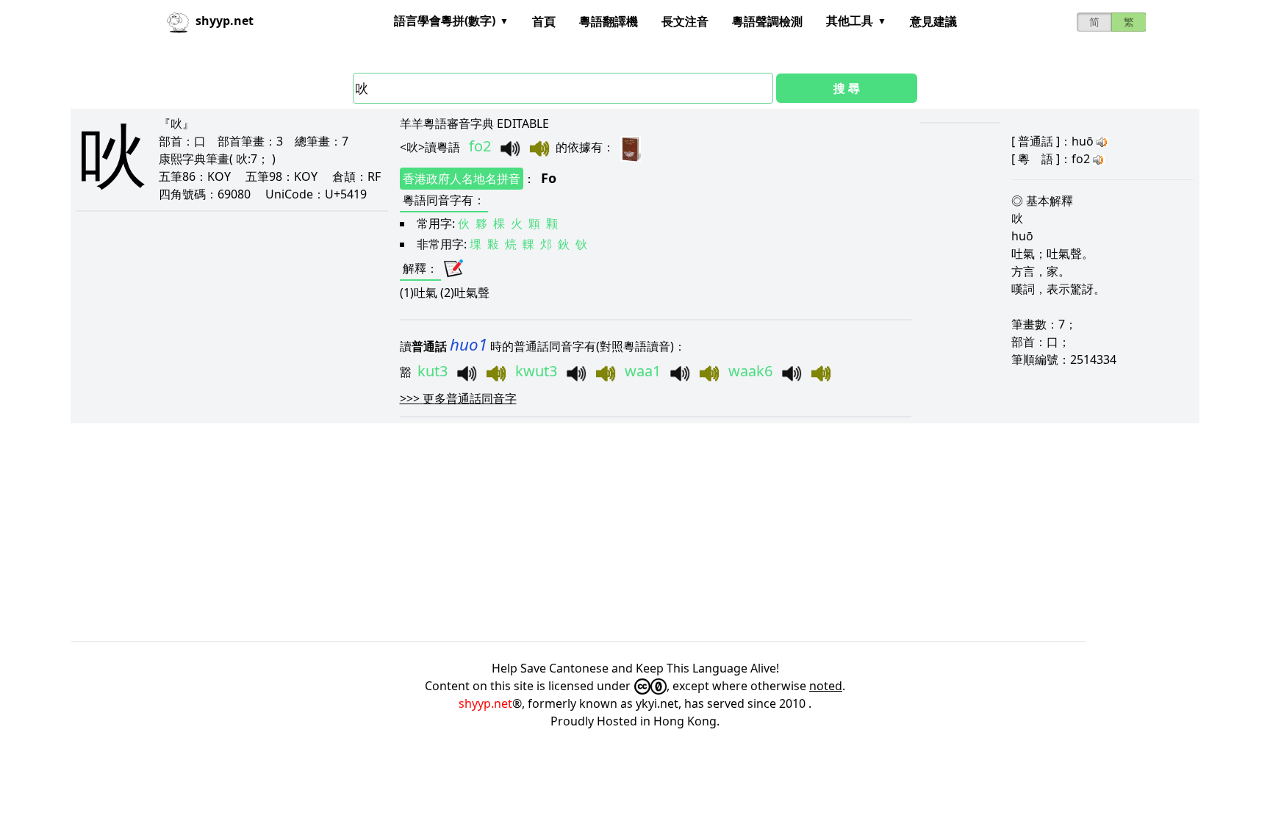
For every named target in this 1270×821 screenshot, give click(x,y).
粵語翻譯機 (608, 21)
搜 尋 (846, 88)
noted (825, 686)
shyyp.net (485, 703)
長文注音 (684, 21)
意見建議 (933, 21)
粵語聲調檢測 (767, 21)
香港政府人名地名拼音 (461, 179)
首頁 (544, 21)
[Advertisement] (511, 532)
